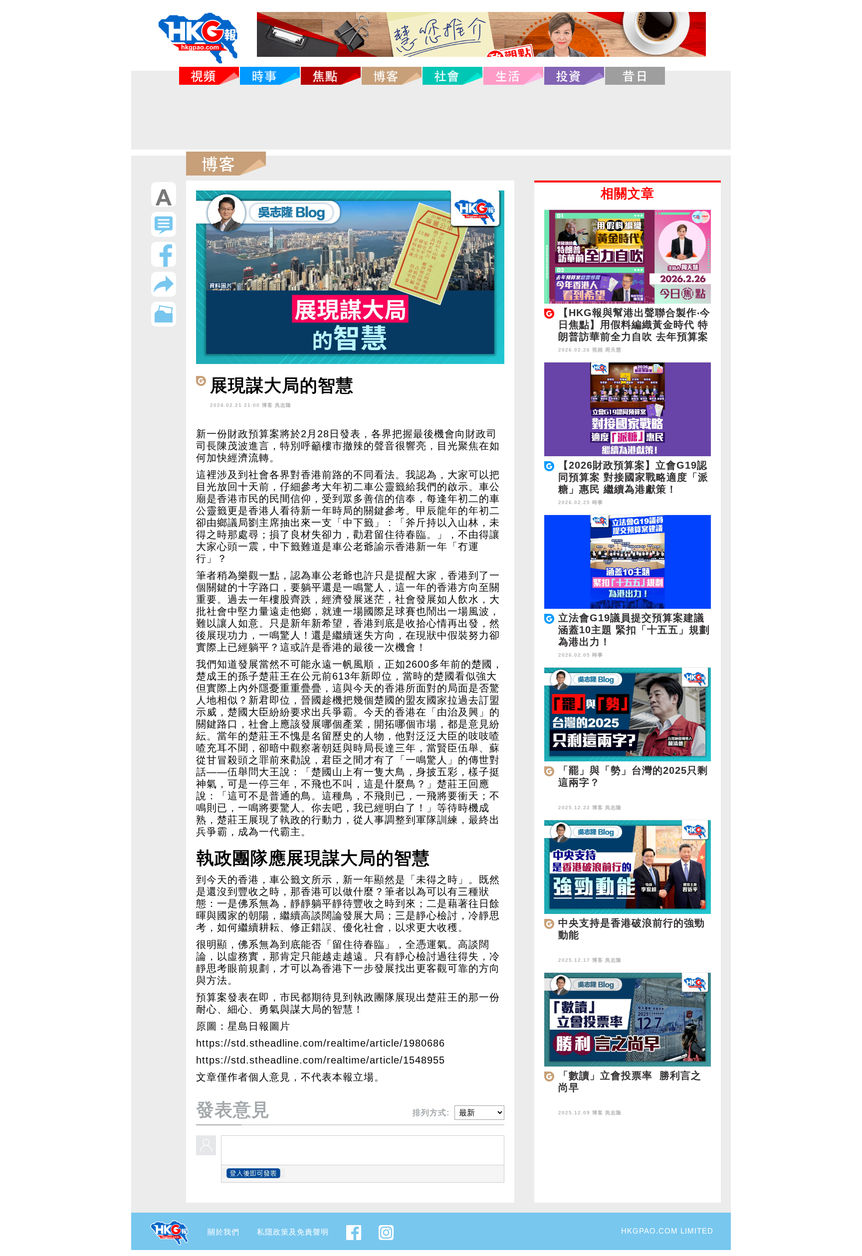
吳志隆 (283, 405)
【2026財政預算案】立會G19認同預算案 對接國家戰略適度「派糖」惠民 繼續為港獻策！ (633, 477)
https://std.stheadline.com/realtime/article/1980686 (320, 1043)
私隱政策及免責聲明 (293, 1232)
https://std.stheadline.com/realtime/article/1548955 (320, 1060)
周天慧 (613, 350)
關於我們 (223, 1232)
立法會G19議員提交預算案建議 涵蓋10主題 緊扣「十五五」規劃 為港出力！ (634, 629)
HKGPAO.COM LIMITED (667, 1231)
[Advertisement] (431, 117)
